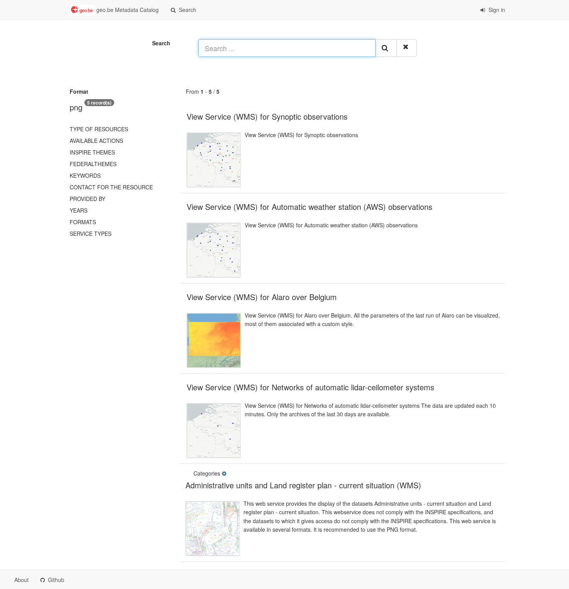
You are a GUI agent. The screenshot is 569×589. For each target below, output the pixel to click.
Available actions (96, 140)
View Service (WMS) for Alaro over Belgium (262, 296)
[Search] (386, 48)
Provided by (87, 199)
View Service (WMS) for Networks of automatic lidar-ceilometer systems (310, 387)
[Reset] (406, 48)
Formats (83, 222)
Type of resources (99, 129)
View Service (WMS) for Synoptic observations (267, 116)
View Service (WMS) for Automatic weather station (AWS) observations (309, 206)
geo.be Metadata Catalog (127, 10)
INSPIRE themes (92, 152)
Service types (90, 233)
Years (78, 210)
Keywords (85, 175)
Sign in (496, 10)
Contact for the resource (111, 187)
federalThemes (93, 164)
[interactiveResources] (225, 473)
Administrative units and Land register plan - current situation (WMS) (303, 485)
